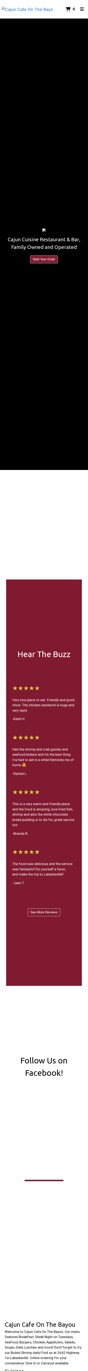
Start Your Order (44, 259)
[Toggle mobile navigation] (82, 9)
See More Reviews (44, 912)
